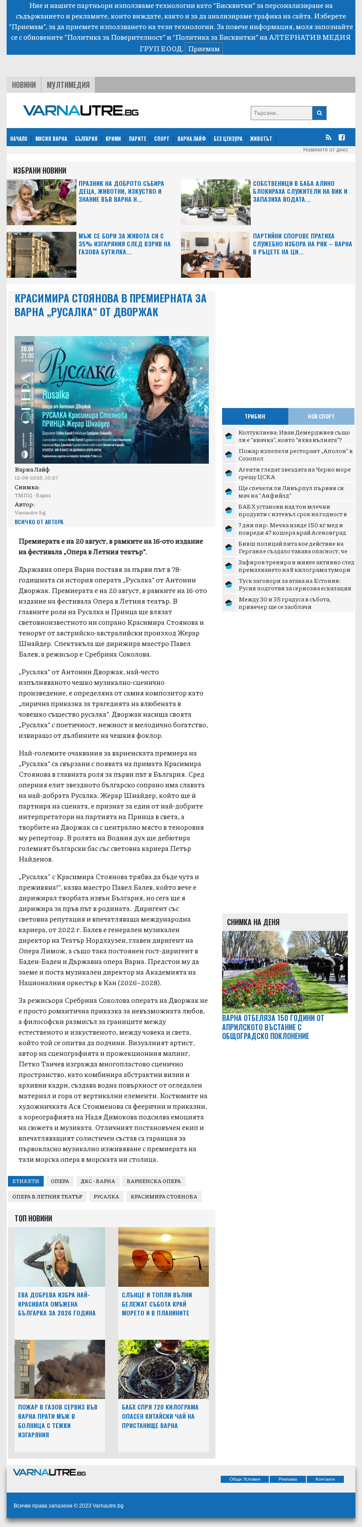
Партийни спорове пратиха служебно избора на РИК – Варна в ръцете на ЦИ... (302, 244)
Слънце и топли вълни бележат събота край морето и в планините (157, 1304)
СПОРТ (162, 138)
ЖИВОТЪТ (261, 138)
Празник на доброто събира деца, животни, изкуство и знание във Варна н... (121, 191)
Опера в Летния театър (47, 1196)
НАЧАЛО (18, 138)
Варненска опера (154, 1181)
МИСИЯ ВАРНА (51, 138)
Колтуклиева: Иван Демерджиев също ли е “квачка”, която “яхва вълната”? (294, 435)
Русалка (106, 1196)
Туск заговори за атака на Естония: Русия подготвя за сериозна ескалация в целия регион (294, 588)
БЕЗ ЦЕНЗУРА (228, 138)
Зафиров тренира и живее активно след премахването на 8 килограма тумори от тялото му (296, 569)
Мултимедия (68, 84)
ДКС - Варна (98, 1181)
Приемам (204, 48)
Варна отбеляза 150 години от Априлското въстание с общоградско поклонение (273, 1027)
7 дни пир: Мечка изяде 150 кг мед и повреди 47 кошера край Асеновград (292, 528)
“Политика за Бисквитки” (215, 37)
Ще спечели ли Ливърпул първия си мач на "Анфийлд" (291, 491)
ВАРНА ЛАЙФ (191, 138)
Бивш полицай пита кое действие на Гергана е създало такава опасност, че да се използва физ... (292, 551)
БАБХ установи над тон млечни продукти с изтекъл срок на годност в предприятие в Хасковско (292, 514)
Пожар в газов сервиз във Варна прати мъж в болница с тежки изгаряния (58, 1420)
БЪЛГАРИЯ (86, 138)
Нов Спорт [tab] (321, 416)
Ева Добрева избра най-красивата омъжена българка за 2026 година (57, 1304)
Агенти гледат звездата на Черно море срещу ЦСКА (294, 473)
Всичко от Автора (39, 521)
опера (60, 1181)
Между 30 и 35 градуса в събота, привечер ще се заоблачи (284, 602)
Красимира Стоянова (164, 1196)
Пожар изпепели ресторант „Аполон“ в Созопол (295, 454)
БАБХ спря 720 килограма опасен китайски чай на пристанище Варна (160, 1416)
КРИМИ (113, 138)
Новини (24, 84)
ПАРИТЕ (137, 138)
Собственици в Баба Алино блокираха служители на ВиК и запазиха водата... (300, 191)
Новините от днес (325, 150)
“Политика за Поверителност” (115, 37)
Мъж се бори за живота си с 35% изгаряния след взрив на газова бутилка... (125, 244)
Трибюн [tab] (255, 416)
